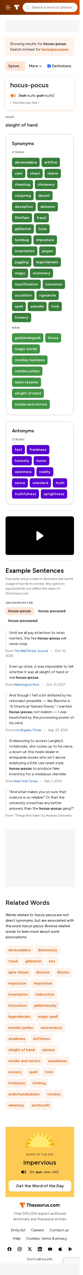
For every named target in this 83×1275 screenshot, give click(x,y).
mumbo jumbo (27, 371)
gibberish (23, 229)
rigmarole (47, 295)
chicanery (46, 184)
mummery (41, 273)
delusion (47, 206)
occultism (23, 295)
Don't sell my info (40, 1259)
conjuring (23, 195)
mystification (26, 284)
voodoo (54, 1094)
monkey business (30, 360)
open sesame (26, 382)
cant (19, 173)
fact (18, 449)
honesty (22, 460)
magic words (26, 349)
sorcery (15, 1072)
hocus (53, 338)
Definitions (61, 66)
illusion (63, 972)
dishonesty (47, 950)
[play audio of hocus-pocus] (13, 95)
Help (17, 1238)
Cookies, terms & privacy (46, 1238)
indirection (45, 994)
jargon (47, 251)
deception (24, 206)
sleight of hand (28, 393)
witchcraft (40, 1105)
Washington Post (26, 685)
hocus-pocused (51, 611)
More (33, 66)
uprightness (54, 494)
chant (35, 173)
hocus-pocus (19, 611)
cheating (22, 184)
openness (23, 471)
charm (52, 173)
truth (60, 483)
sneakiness (57, 1061)
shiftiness (41, 1038)
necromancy (51, 1027)
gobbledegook (28, 338)
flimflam (22, 217)
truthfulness (25, 494)
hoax (43, 229)
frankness (38, 449)
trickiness (16, 1083)
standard (40, 483)
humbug (22, 240)
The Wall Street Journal (31, 651)
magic (20, 273)
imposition (43, 983)
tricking (39, 1083)
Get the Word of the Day (40, 1185)
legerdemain (47, 262)
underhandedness (24, 1094)
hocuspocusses (55, 49)
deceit (44, 195)
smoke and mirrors (31, 404)
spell (19, 306)
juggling (22, 262)
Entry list (18, 1230)
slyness (48, 1050)
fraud (41, 217)
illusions (43, 972)
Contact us (59, 1230)
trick (55, 306)
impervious (39, 1162)
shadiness (17, 1038)
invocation (17, 1005)
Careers (37, 1230)
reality (44, 471)
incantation (25, 251)
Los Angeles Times (27, 730)
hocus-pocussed (22, 620)
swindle (37, 306)
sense (20, 483)
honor (41, 460)
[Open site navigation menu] (8, 7)
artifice (50, 162)
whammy (16, 1105)
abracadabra (26, 162)
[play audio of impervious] (23, 1172)
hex (52, 961)
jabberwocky (45, 1005)
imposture (45, 240)
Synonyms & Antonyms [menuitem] (16, 66)
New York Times (26, 781)
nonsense (53, 284)
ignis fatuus (18, 972)
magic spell (48, 1016)
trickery (21, 317)
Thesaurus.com (16, 7)
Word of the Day (39, 1154)
